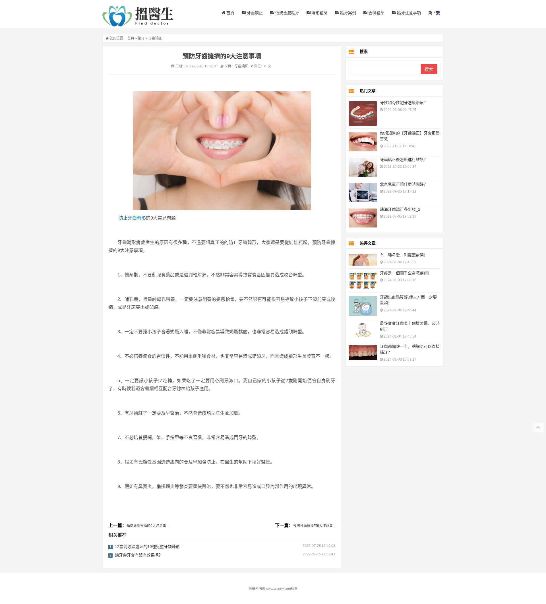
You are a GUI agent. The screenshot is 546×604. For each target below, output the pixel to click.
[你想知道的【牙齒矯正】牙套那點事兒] (363, 142)
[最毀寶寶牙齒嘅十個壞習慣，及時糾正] (363, 329)
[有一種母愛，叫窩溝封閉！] (363, 260)
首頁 (229, 13)
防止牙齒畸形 (132, 218)
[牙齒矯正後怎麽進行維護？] (363, 167)
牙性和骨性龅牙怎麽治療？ (404, 102)
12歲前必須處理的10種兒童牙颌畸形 (147, 546)
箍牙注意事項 (408, 13)
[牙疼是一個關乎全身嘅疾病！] (363, 280)
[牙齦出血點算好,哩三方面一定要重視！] (363, 306)
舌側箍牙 (375, 13)
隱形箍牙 (319, 13)
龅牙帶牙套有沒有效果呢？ (139, 555)
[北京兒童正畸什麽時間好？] (363, 192)
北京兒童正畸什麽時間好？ (404, 184)
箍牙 (141, 38)
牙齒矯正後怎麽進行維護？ (404, 159)
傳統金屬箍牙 (286, 13)
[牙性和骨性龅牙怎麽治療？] (363, 113)
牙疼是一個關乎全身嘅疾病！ (406, 273)
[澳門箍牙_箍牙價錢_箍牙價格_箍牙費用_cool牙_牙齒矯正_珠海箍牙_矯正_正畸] (137, 16)
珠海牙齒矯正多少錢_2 (400, 209)
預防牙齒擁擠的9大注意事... (148, 526)
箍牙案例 (347, 13)
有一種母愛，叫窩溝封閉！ (404, 255)
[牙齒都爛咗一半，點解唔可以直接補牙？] (363, 352)
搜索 (429, 69)
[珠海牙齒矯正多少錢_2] (363, 218)
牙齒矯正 (254, 13)
